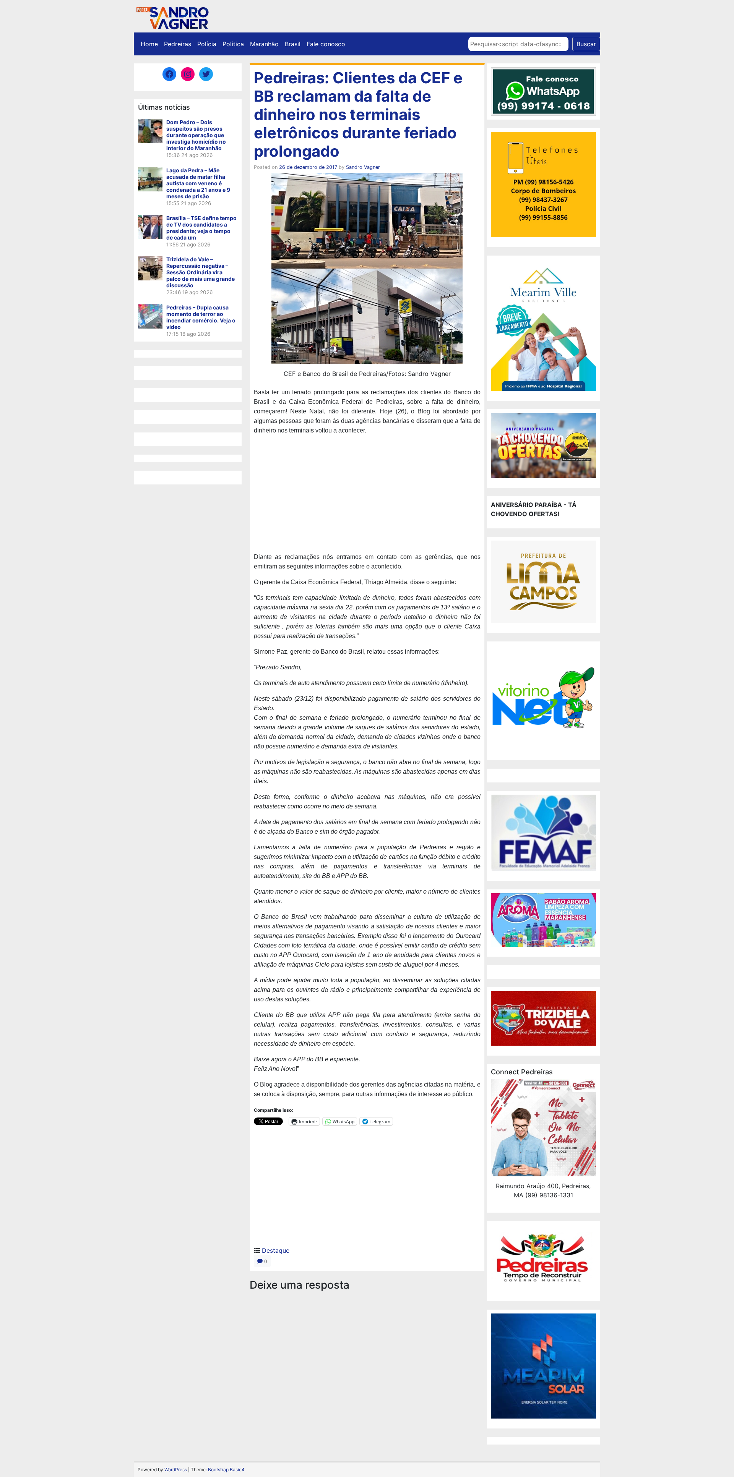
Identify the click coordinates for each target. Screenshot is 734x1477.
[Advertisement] (367, 494)
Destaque (275, 1250)
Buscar (586, 44)
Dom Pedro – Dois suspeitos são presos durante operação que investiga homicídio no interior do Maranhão (196, 135)
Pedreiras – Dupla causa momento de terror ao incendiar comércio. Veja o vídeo (200, 317)
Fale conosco (326, 44)
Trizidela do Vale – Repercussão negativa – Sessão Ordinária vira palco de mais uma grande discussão (200, 272)
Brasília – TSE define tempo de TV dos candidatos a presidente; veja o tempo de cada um (201, 228)
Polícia (206, 44)
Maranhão (264, 44)
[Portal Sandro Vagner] (172, 16)
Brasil (292, 44)
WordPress (175, 1469)
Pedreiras (177, 44)
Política (233, 44)
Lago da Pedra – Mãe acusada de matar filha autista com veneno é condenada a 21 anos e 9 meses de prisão (198, 183)
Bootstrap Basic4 (226, 1469)
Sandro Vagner (363, 167)
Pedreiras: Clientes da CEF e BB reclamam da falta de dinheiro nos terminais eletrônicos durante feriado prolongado (358, 114)
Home (149, 44)
